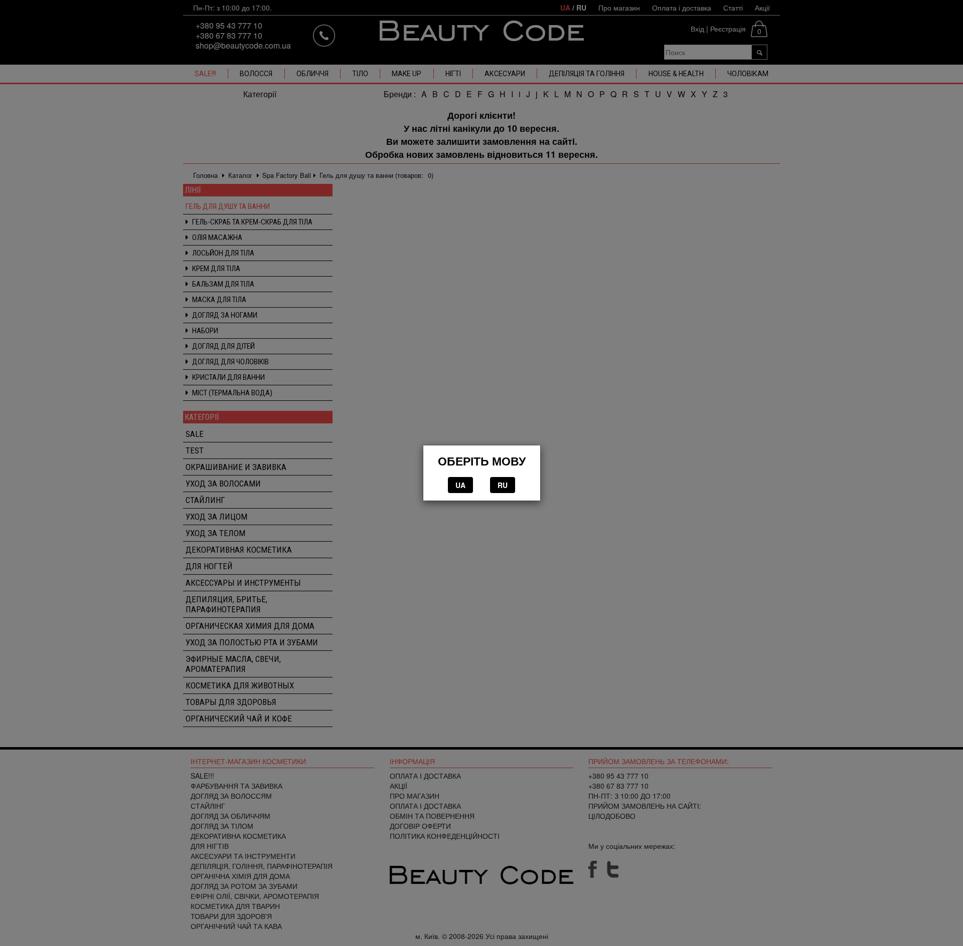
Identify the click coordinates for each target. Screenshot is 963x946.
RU (503, 485)
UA (460, 485)
